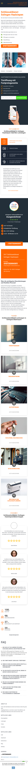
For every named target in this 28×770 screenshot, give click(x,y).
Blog (2, 743)
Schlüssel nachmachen (14, 438)
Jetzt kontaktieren (13, 190)
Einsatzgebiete (4, 718)
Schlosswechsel (14, 468)
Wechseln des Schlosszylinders (14, 500)
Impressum (3, 737)
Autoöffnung (14, 407)
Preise (2, 724)
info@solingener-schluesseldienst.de (12, 265)
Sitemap (3, 746)
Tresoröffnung (14, 376)
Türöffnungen (14, 345)
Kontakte (3, 727)
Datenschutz (4, 740)
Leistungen (3, 721)
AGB (2, 734)
